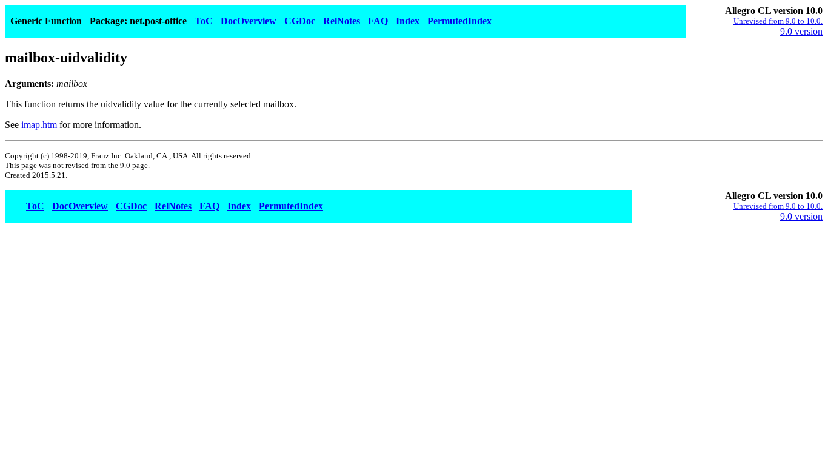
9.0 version (801, 31)
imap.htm (39, 125)
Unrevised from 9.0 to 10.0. (778, 20)
